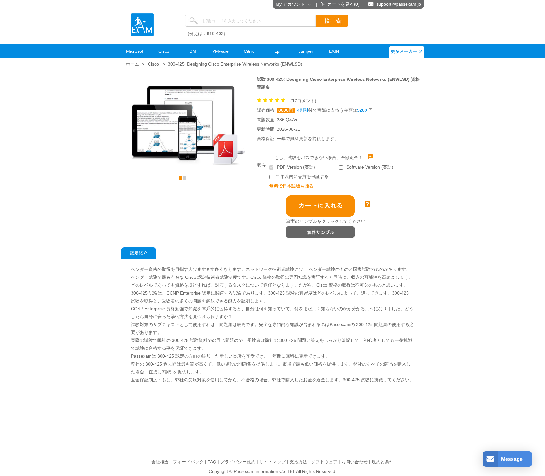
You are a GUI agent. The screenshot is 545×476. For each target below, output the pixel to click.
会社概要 (160, 461)
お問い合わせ (354, 461)
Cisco (153, 64)
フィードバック (188, 461)
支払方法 (298, 461)
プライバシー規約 (237, 461)
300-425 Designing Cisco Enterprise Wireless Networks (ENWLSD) (235, 64)
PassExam (142, 24)
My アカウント (292, 4)
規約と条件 (383, 461)
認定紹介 (139, 252)
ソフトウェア (324, 461)
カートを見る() (343, 4)
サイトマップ (272, 461)
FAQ (212, 461)
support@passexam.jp (398, 4)
